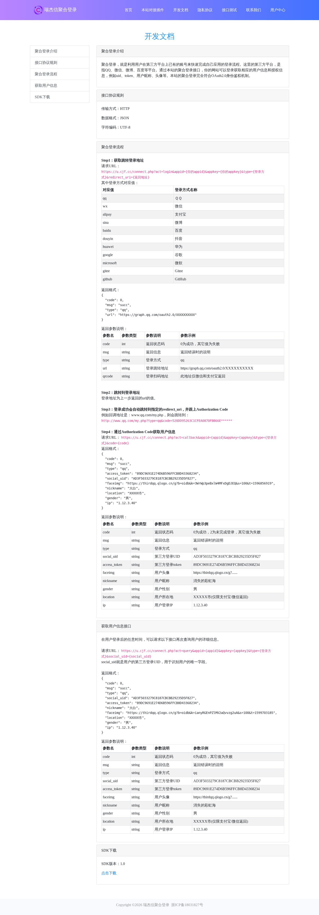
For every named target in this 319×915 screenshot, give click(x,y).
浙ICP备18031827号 (187, 905)
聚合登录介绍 (46, 51)
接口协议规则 (46, 63)
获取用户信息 (46, 85)
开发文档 (180, 10)
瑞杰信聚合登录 (60, 9)
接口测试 (229, 10)
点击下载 (108, 873)
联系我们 (253, 10)
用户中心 (277, 10)
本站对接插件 (153, 10)
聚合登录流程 (46, 74)
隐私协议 (205, 10)
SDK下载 (42, 97)
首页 (128, 10)
